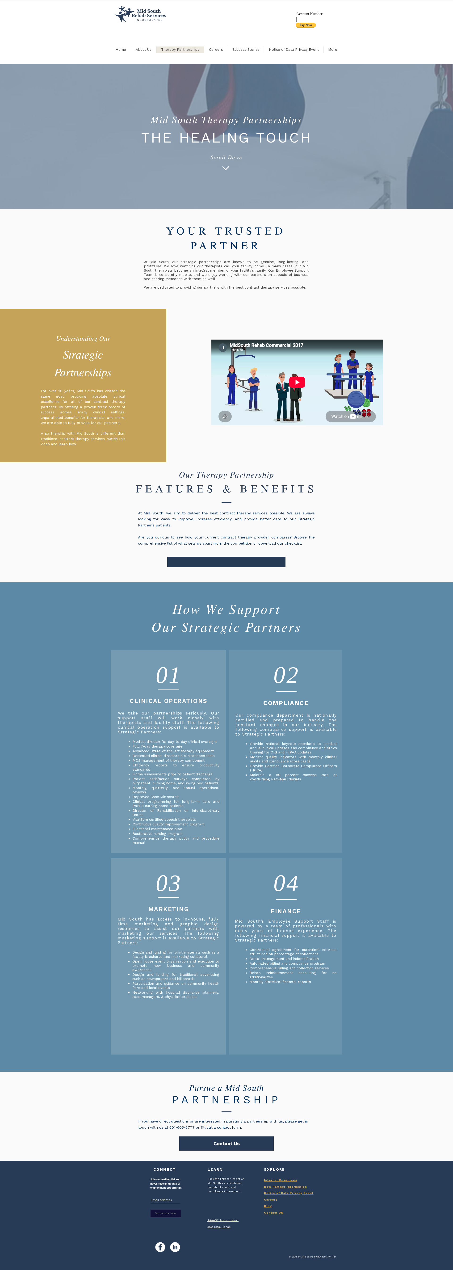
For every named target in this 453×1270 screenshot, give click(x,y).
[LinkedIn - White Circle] (175, 1247)
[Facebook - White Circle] (160, 1247)
